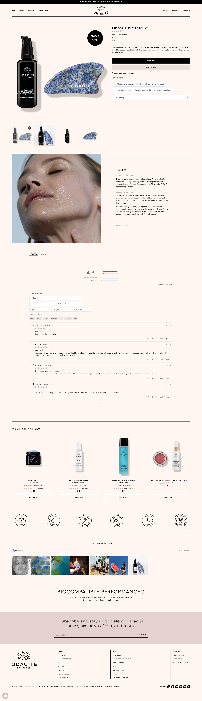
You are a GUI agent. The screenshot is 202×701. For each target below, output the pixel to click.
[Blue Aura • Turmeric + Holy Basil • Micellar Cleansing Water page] (123, 456)
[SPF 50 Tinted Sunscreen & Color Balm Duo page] (168, 456)
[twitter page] (184, 686)
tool (60, 318)
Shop (13, 10)
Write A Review (165, 285)
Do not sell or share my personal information (87, 686)
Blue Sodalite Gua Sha (125, 192)
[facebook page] (188, 686)
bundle (54, 318)
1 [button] (98, 406)
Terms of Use (43, 686)
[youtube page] (176, 686)
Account (175, 10)
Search (165, 10)
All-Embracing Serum (125, 176)
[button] (95, 406)
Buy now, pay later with (124, 73)
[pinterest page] (180, 686)
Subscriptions (44, 10)
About (21, 10)
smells (39, 318)
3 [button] (103, 406)
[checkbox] (69, 304)
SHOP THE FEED (184, 551)
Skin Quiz (31, 10)
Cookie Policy (65, 686)
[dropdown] (13, 10)
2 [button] (101, 406)
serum (46, 318)
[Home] (24, 659)
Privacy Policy (54, 686)
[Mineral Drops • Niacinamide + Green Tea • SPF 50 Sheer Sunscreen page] (78, 456)
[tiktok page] (172, 686)
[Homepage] (101, 10)
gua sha (68, 318)
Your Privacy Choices (112, 686)
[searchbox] (55, 298)
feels (32, 318)
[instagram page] (168, 686)
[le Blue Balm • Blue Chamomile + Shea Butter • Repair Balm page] (33, 456)
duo (75, 318)
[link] (109, 271)
